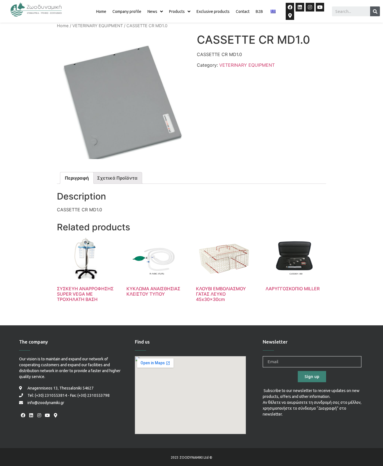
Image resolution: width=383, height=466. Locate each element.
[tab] (77, 178)
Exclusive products (213, 11)
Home (101, 11)
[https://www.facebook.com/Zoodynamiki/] (290, 7)
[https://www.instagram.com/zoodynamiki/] (310, 7)
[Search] (375, 11)
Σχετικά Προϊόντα (117, 178)
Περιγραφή (77, 178)
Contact (243, 11)
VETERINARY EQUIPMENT (97, 25)
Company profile (126, 11)
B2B (259, 11)
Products (177, 11)
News (152, 11)
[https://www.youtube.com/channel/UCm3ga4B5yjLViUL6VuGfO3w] (320, 7)
